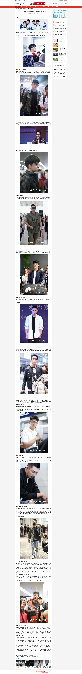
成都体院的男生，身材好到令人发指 (59, 22)
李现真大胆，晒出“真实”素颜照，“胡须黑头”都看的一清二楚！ (62, 44)
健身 (26, 6)
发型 (48, 6)
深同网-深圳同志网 (40, 672)
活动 (45, 671)
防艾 (52, 6)
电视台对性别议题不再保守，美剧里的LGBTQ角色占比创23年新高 (28, 656)
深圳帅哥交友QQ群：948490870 (62, 0)
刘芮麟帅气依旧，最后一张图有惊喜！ (59, 31)
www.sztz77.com (45, 672)
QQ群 (42, 671)
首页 (17, 6)
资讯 (61, 6)
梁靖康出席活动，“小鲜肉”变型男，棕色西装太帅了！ (26, 655)
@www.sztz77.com (41, 13)
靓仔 (30, 6)
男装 (22, 6)
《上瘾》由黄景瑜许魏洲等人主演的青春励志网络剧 (26, 8)
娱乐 (39, 6)
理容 (44, 6)
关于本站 (37, 671)
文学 (57, 6)
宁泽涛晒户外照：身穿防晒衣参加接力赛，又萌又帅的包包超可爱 (62, 59)
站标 (43, 671)
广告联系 (40, 671)
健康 (35, 6)
